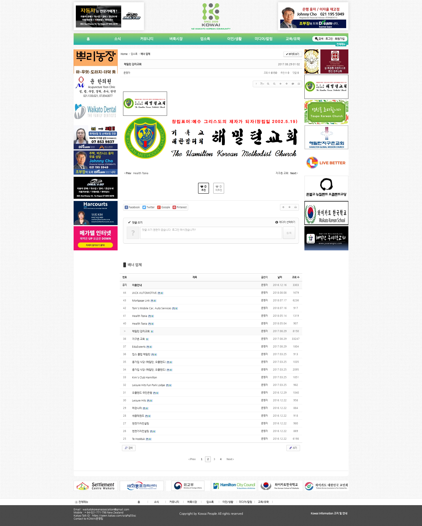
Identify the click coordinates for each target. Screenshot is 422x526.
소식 (117, 39)
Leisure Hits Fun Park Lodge (149, 385)
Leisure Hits (139, 400)
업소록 (205, 39)
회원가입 (340, 38)
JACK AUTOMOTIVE (144, 292)
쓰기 (294, 447)
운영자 (127, 72)
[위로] (280, 84)
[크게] (268, 84)
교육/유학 (293, 39)
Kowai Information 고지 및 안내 (329, 513)
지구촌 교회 (139, 338)
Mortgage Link (141, 300)
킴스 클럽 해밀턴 (141, 354)
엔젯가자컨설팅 (140, 423)
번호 (124, 277)
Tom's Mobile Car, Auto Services (152, 308)
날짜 (280, 277)
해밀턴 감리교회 (133, 64)
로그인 (329, 38)
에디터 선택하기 (286, 222)
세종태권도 (138, 415)
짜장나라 (137, 408)
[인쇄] (299, 84)
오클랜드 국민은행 (142, 392)
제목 (195, 277)
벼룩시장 (176, 39)
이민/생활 (234, 39)
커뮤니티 (146, 39)
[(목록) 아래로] (287, 84)
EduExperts (139, 346)
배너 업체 (135, 265)
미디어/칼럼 (264, 39)
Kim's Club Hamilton (144, 377)
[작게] (274, 84)
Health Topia (140, 315)
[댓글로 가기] (293, 84)
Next (230, 459)
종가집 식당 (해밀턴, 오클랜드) (149, 361)
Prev (192, 459)
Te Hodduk (139, 438)
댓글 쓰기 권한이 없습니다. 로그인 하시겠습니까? (169, 229)
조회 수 (295, 277)
